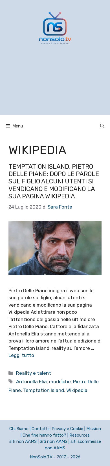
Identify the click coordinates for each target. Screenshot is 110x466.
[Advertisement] (55, 87)
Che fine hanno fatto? (44, 435)
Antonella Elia (31, 381)
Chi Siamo (18, 428)
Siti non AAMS (53, 441)
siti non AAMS (23, 441)
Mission (93, 428)
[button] (102, 126)
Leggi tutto (21, 355)
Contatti (40, 428)
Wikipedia (76, 390)
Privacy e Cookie (67, 428)
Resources (79, 435)
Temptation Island (43, 390)
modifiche (60, 381)
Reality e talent (33, 373)
